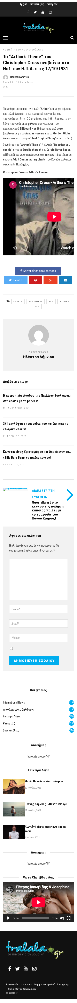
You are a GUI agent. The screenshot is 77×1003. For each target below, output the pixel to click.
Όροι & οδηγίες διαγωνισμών (22, 989)
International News (14, 702)
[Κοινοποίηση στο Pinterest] (35, 280)
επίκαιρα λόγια (12, 716)
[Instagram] (50, 12)
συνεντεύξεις (11, 730)
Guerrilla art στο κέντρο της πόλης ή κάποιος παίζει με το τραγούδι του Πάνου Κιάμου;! (47, 510)
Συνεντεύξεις (37, 4)
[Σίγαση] (62, 918)
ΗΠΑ (51, 301)
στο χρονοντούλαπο (29, 49)
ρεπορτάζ (9, 723)
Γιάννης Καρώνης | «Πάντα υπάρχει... (47, 804)
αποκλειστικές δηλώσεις (18, 709)
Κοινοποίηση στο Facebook (39, 271)
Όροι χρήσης (63, 984)
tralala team (26, 984)
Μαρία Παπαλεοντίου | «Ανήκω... (45, 781)
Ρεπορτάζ (52, 4)
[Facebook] (9, 968)
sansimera (36, 301)
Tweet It (17, 280)
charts (18, 301)
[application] (38, 902)
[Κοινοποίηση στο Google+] (50, 280)
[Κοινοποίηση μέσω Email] (65, 280)
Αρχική (23, 4)
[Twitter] (17, 968)
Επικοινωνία (12, 984)
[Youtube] (42, 12)
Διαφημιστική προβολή (44, 984)
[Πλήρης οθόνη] (69, 918)
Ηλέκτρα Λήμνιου (19, 76)
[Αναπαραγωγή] (8, 918)
